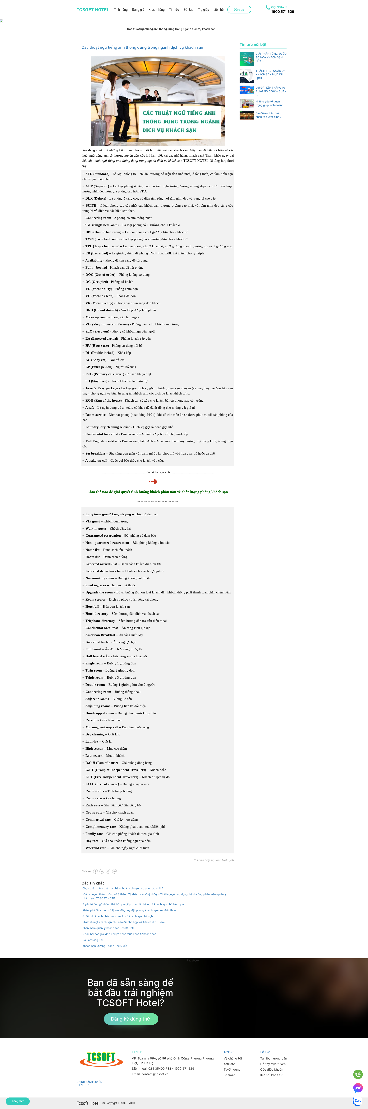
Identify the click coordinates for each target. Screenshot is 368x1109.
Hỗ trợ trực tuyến (273, 1064)
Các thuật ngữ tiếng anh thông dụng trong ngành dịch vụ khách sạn (142, 47)
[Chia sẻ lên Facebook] (95, 871)
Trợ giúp (203, 9)
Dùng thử (239, 9)
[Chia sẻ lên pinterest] (108, 871)
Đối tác (188, 9)
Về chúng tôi (233, 1058)
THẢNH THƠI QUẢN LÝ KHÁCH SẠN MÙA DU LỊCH (270, 74)
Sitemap (230, 1075)
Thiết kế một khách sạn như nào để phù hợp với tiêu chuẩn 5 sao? (123, 922)
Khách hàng (157, 9)
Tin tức (174, 9)
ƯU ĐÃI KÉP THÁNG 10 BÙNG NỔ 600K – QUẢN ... (271, 91)
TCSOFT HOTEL (93, 10)
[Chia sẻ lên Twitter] (101, 871)
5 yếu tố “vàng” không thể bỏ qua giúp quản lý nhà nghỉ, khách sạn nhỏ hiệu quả (133, 904)
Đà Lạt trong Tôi (92, 939)
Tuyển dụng (232, 1069)
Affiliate (229, 1064)
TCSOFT (229, 1052)
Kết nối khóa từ (271, 1075)
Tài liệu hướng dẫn (273, 1058)
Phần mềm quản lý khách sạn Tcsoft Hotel (108, 928)
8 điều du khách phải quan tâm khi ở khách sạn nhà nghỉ (117, 916)
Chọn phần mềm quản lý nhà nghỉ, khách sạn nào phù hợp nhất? (122, 888)
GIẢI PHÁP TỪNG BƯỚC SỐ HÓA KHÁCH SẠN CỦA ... (271, 57)
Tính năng (121, 9)
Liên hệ (218, 9)
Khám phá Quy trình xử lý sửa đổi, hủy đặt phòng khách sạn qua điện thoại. (129, 910)
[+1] (114, 871)
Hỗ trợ (265, 1052)
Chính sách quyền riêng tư (89, 1083)
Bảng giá (138, 9)
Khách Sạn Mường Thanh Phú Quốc (104, 945)
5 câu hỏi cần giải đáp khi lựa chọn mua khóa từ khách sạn (119, 934)
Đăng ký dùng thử (130, 1019)
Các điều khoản (271, 1069)
